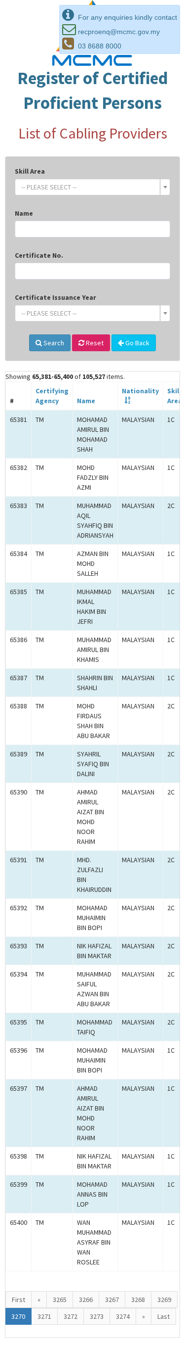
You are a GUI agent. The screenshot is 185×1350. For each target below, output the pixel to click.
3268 (138, 1299)
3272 (70, 1316)
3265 (60, 1299)
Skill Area (30, 171)
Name (24, 213)
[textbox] (89, 187)
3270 (18, 1316)
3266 (86, 1299)
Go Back (136, 342)
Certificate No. (39, 255)
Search (53, 342)
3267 (112, 1299)
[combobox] (92, 187)
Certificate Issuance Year (55, 297)
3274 (123, 1316)
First (18, 1299)
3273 (97, 1316)
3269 (164, 1299)
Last (163, 1316)
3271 (44, 1316)
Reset (94, 342)
